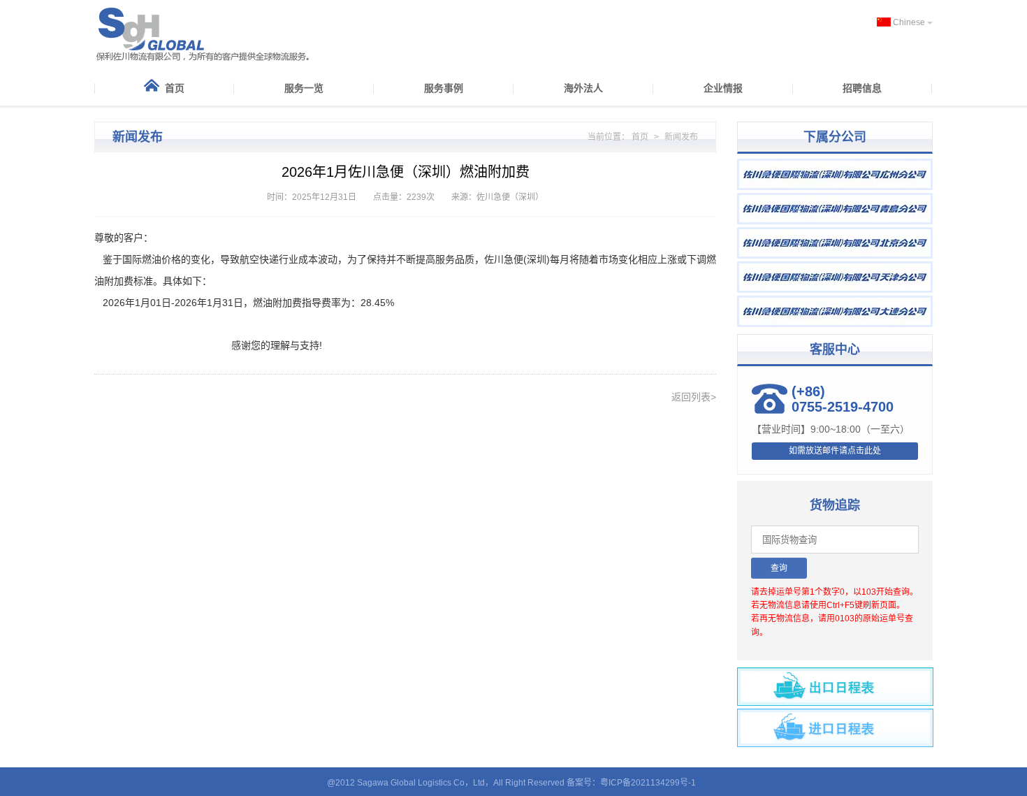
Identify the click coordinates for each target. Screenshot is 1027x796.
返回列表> (693, 397)
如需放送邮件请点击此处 (835, 451)
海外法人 (583, 88)
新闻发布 (681, 137)
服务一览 (303, 88)
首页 (174, 88)
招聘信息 (862, 88)
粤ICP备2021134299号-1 (648, 783)
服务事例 (443, 88)
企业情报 (723, 88)
